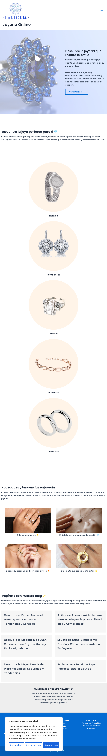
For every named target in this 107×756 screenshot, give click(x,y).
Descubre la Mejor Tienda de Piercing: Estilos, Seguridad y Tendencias (24, 669)
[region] (34, 734)
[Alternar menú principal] (101, 11)
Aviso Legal (91, 720)
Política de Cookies (91, 726)
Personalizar (16, 745)
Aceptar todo (51, 745)
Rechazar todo (33, 745)
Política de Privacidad (91, 723)
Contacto (91, 729)
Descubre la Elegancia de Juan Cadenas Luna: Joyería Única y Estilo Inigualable (25, 644)
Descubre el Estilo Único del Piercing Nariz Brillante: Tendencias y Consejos (23, 619)
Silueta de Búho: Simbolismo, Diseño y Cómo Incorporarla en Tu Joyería (78, 644)
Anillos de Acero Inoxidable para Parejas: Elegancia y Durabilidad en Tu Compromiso (79, 619)
